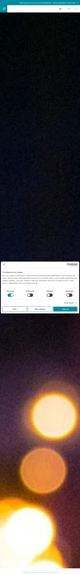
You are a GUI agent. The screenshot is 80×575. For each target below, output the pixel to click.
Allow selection (40, 309)
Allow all (65, 309)
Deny (15, 309)
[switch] (30, 295)
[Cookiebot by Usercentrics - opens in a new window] (68, 264)
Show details (69, 303)
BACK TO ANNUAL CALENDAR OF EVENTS (40, 572)
